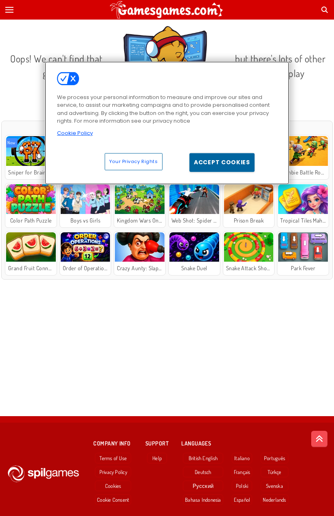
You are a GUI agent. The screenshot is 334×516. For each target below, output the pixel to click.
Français (242, 472)
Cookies (113, 486)
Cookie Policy (75, 133)
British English (203, 458)
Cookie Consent (113, 499)
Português (274, 458)
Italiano (242, 458)
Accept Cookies (222, 162)
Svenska (274, 486)
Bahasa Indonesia (203, 499)
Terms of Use (113, 458)
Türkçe (274, 472)
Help (157, 458)
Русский (203, 486)
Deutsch (203, 472)
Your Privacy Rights (133, 161)
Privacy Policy (113, 472)
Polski (242, 486)
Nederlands (274, 499)
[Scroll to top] (319, 439)
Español (242, 499)
